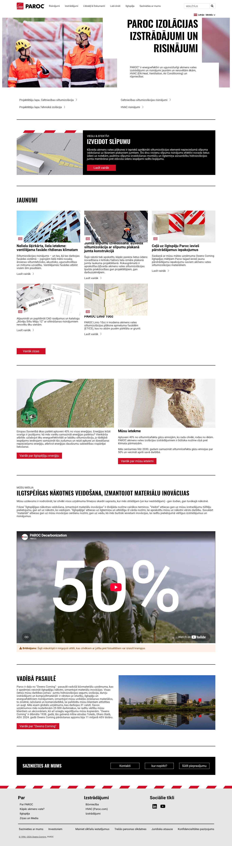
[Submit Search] (212, 6)
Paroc (31, 6)
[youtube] (163, 806)
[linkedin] (155, 806)
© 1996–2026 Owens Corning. (33, 836)
